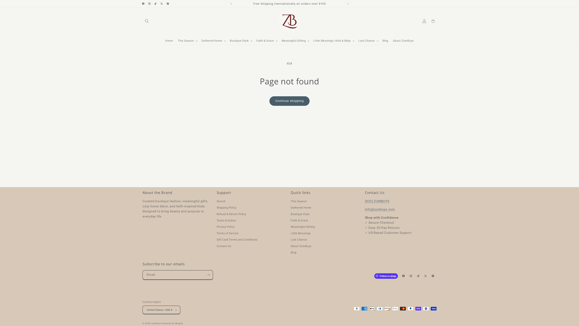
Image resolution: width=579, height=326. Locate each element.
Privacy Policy (226, 226)
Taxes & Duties (226, 220)
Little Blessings (301, 233)
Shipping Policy (227, 207)
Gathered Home (301, 207)
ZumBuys (156, 323)
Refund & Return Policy (231, 214)
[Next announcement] (348, 3)
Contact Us (224, 246)
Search (221, 201)
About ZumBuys (301, 246)
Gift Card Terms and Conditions (237, 239)
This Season (299, 201)
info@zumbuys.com (380, 209)
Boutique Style (300, 214)
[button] (146, 21)
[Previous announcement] (231, 3)
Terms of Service (228, 233)
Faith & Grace (299, 220)
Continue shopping (289, 101)
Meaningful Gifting (303, 226)
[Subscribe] (208, 275)
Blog (293, 252)
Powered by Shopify (172, 323)
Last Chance (299, 239)
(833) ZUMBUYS (377, 201)
